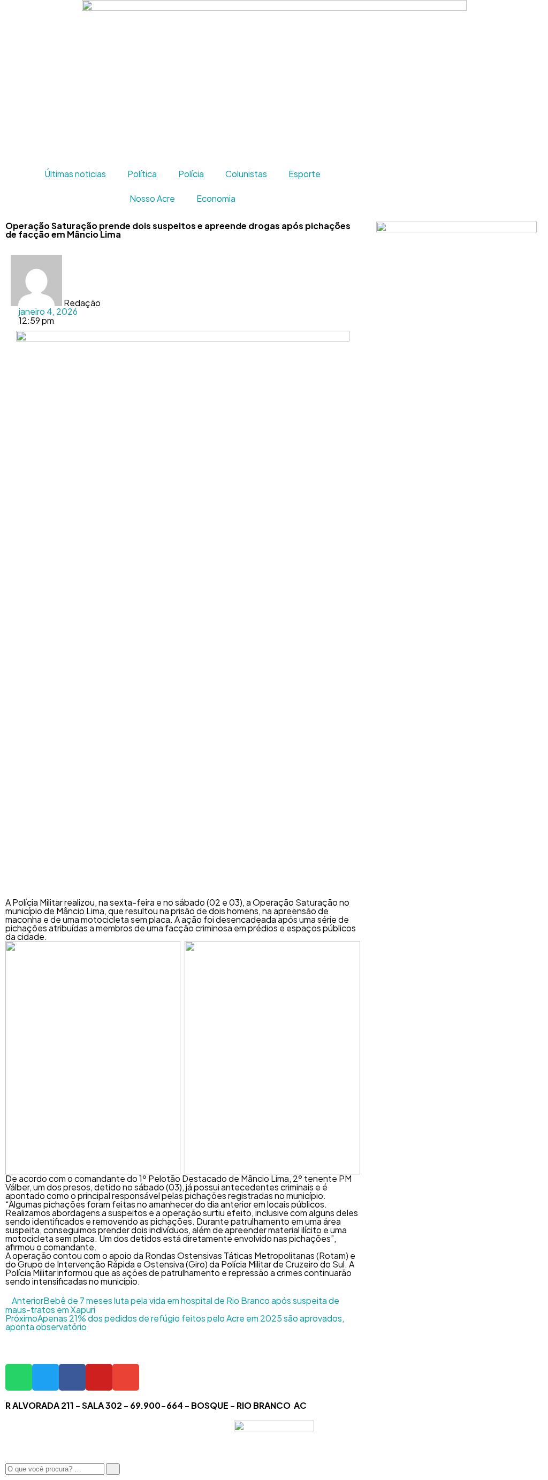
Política (142, 173)
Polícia (191, 173)
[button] (191, 259)
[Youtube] (99, 1377)
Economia (215, 198)
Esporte (304, 173)
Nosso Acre (152, 198)
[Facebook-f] (72, 1377)
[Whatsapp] (18, 1377)
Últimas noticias (75, 173)
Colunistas (246, 173)
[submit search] (113, 1469)
